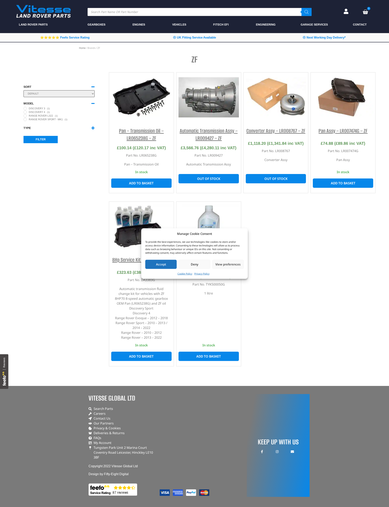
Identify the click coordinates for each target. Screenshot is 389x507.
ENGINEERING (266, 24)
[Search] (306, 12)
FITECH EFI (221, 24)
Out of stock (208, 178)
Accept (161, 264)
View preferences (227, 264)
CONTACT (360, 24)
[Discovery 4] (25, 112)
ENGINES (139, 24)
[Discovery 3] (25, 108)
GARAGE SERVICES (314, 24)
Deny (194, 264)
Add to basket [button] (141, 183)
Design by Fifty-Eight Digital (109, 474)
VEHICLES (179, 24)
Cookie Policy (184, 273)
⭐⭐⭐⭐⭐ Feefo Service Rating (65, 37)
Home (82, 48)
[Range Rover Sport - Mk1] (25, 119)
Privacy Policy (201, 273)
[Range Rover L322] (25, 115)
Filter (41, 139)
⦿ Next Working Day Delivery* (324, 37)
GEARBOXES (96, 24)
